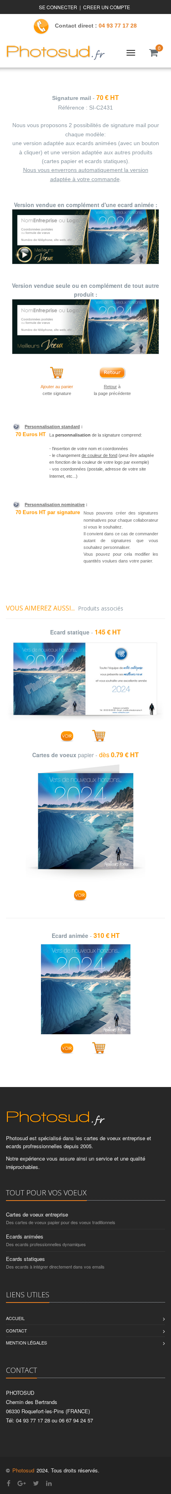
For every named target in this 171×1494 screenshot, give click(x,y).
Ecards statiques (25, 1259)
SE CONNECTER (58, 7)
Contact (16, 1330)
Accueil (15, 1318)
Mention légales (26, 1342)
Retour (110, 386)
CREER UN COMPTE (106, 7)
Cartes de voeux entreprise (37, 1214)
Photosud (23, 1470)
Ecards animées (24, 1236)
